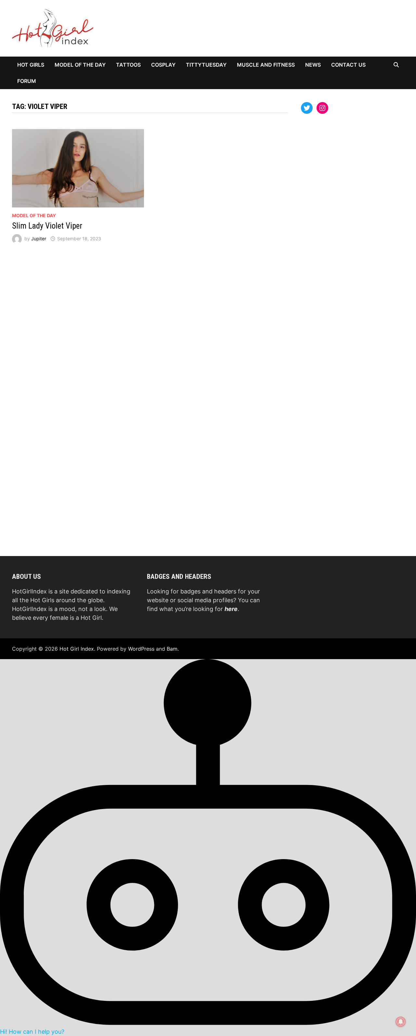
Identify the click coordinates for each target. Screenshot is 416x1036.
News (313, 64)
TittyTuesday (206, 64)
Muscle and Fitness (266, 64)
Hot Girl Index (76, 648)
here (231, 608)
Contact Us (348, 64)
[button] (208, 847)
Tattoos (128, 64)
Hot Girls (30, 64)
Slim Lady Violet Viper (47, 226)
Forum (26, 81)
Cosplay (163, 64)
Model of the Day (80, 64)
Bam (172, 648)
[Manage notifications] (401, 1021)
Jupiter (38, 238)
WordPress (141, 648)
